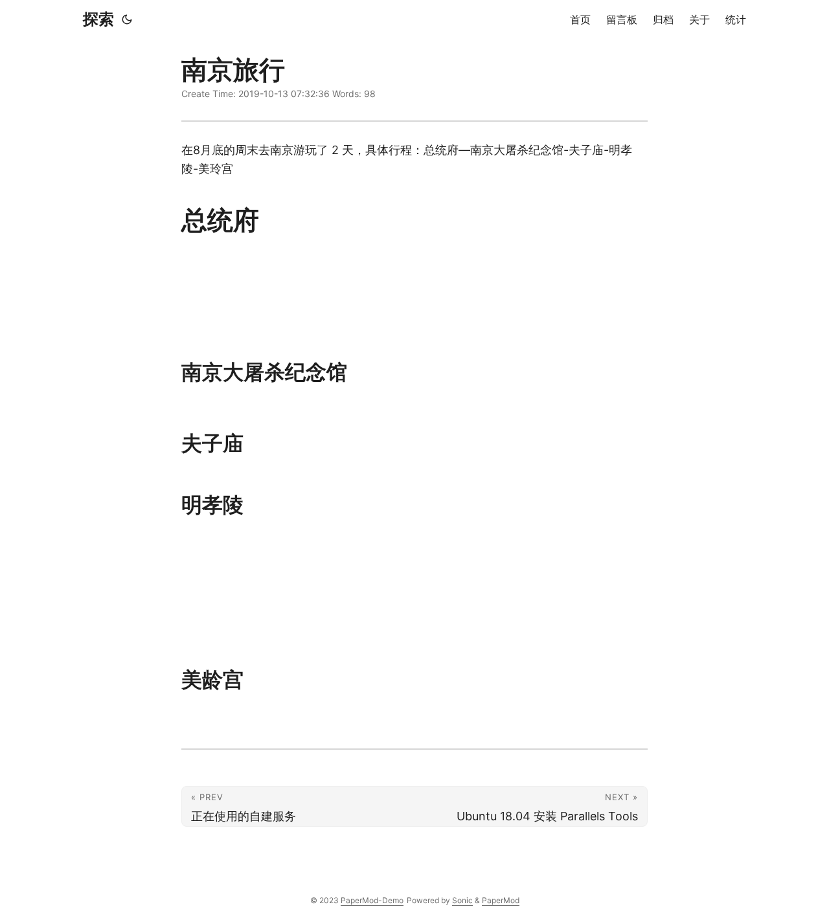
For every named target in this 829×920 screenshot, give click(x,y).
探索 (98, 19)
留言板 (621, 19)
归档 (663, 19)
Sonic (462, 900)
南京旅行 (233, 69)
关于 (699, 19)
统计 (735, 19)
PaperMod (500, 900)
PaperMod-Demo (372, 900)
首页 (580, 19)
